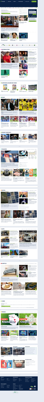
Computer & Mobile (23, 190)
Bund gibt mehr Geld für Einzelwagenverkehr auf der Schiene (24, 162)
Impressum (14, 386)
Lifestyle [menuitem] (13, 7)
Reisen (28, 263)
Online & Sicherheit (27, 190)
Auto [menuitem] (7, 7)
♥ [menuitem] (23, 7)
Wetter (7, 379)
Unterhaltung (6, 49)
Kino (24, 49)
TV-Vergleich (32, 381)
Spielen (4, 311)
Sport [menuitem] (3, 7)
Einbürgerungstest (15, 379)
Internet (14, 1)
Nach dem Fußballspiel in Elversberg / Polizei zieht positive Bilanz (30, 361)
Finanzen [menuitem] (5, 7)
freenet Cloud (26, 379)
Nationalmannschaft (27, 97)
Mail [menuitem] (20, 7)
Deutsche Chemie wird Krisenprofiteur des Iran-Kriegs (23, 166)
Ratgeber (26, 263)
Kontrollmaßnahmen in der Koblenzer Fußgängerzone (30, 360)
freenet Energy (2, 387)
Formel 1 (30, 97)
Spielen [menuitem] (18, 7)
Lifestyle (4, 263)
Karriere (20, 387)
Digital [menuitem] (16, 7)
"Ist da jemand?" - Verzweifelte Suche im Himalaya (23, 12)
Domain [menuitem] (22, 7)
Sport (3, 97)
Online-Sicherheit (33, 378)
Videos (19, 379)
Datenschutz (14, 387)
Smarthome (35, 190)
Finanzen (4, 149)
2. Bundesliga (23, 97)
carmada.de (8, 387)
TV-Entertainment (20, 1)
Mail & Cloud (27, 1)
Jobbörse (8, 378)
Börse (1, 378)
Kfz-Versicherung (27, 381)
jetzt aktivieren (3, 13)
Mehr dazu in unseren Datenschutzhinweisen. (30, 307)
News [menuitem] (1, 7)
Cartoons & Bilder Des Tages (9, 83)
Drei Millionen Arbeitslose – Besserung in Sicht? (23, 165)
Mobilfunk (9, 1)
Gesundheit (35, 263)
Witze (27, 49)
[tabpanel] (10, 24)
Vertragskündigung (21, 388)
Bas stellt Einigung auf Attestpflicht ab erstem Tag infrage (23, 13)
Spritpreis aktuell (2, 379)
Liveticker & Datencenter (34, 97)
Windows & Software (32, 190)
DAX (29, 156)
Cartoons (36, 49)
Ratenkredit (32, 379)
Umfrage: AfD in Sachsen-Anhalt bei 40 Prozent (29, 352)
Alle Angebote (34, 1)
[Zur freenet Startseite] (2, 1)
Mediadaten (20, 386)
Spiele (19, 378)
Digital (3, 190)
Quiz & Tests (30, 49)
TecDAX (29, 158)
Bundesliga (20, 97)
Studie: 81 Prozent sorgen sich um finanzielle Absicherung (23, 164)
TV (21, 49)
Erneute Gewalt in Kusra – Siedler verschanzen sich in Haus (24, 9)
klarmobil (8, 386)
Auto (3, 229)
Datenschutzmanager (15, 388)
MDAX (29, 157)
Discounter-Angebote (27, 378)
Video (26, 49)
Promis (22, 49)
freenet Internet (2, 386)
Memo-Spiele (33, 49)
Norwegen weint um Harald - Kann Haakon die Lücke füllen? (30, 349)
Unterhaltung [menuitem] (9, 7)
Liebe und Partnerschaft (31, 263)
